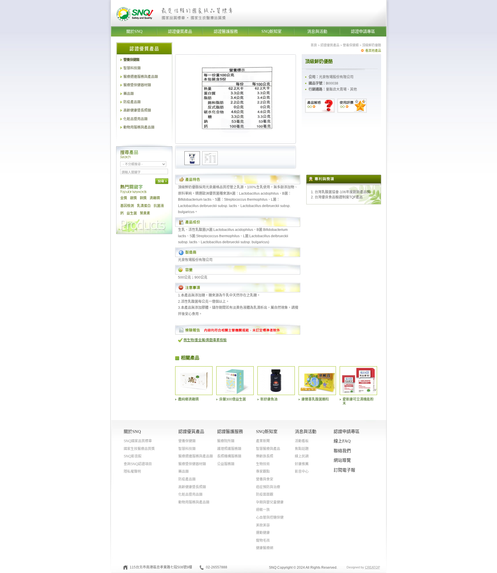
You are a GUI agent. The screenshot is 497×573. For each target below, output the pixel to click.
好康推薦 (302, 464)
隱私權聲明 (132, 471)
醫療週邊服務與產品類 (140, 77)
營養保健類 (131, 60)
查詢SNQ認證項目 (138, 464)
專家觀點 (263, 471)
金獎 (123, 198)
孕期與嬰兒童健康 (270, 502)
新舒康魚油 (269, 399)
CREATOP (372, 567)
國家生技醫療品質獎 (139, 449)
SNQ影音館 (133, 456)
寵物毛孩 (263, 540)
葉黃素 (145, 213)
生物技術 (263, 464)
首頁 (314, 45)
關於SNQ (134, 31)
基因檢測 (127, 206)
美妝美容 (263, 525)
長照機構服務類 (229, 456)
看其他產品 (373, 50)
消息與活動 (317, 31)
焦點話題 (302, 449)
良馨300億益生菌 (232, 399)
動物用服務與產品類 (138, 127)
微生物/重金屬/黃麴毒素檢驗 (205, 340)
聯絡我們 (342, 451)
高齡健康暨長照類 (137, 110)
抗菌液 (159, 206)
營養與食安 (264, 479)
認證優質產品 (180, 31)
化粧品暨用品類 (135, 119)
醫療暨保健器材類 (137, 85)
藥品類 (128, 94)
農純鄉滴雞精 (188, 399)
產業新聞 (263, 441)
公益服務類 (225, 464)
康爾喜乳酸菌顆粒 (315, 399)
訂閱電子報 (344, 470)
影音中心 (302, 471)
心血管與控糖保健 (270, 517)
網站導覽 (342, 460)
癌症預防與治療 (268, 487)
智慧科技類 (132, 68)
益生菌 (132, 213)
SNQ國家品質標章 (138, 441)
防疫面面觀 (264, 494)
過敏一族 (263, 510)
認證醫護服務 (226, 31)
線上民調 (302, 456)
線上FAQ (342, 441)
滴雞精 (155, 198)
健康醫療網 (264, 548)
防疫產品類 (132, 102)
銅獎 (143, 198)
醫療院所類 (225, 441)
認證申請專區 (363, 31)
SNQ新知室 (271, 31)
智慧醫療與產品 (268, 449)
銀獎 (133, 198)
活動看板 (302, 441)
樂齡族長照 (264, 456)
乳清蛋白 (144, 206)
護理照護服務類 (229, 449)
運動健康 (263, 533)
